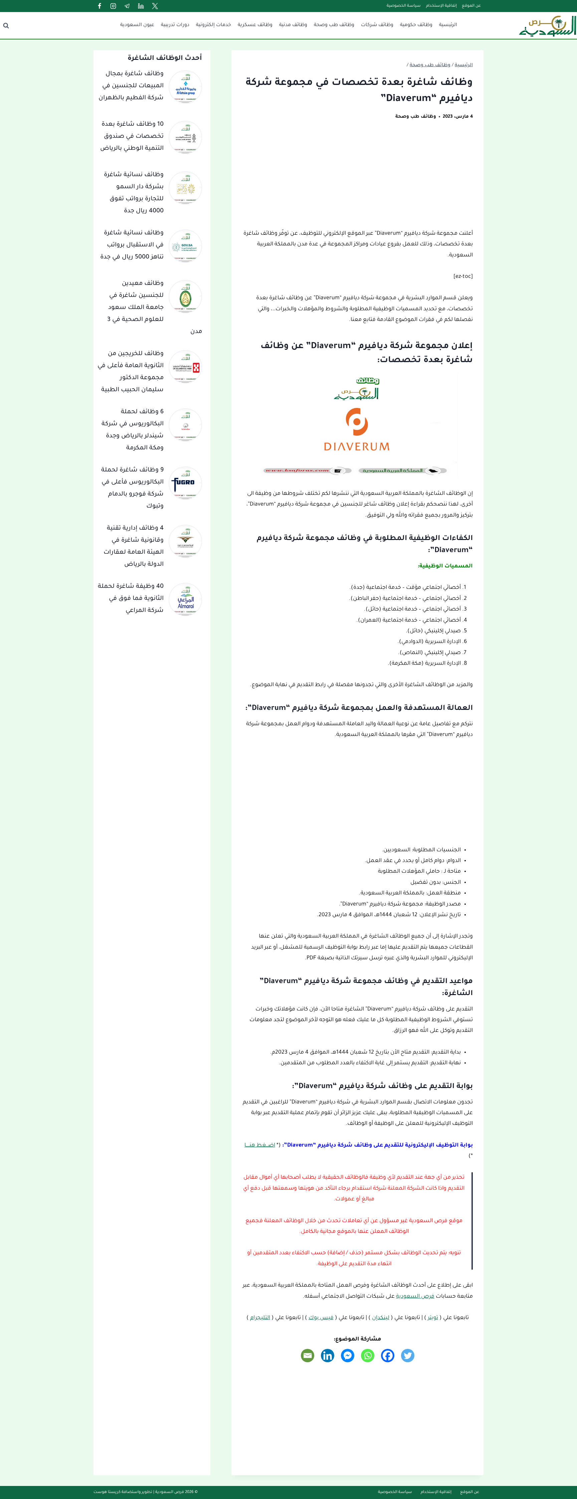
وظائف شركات (377, 25)
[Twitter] (155, 6)
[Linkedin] (141, 6)
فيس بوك (321, 1318)
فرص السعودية (415, 1297)
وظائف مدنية (293, 25)
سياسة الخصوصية (404, 6)
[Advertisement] (357, 179)
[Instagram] (113, 6)
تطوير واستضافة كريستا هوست (122, 1492)
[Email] (307, 1355)
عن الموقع (471, 6)
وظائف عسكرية (255, 25)
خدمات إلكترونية (213, 25)
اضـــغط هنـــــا (259, 1146)
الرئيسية (448, 25)
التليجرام (260, 1318)
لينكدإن (380, 1318)
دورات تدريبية (175, 25)
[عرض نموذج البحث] (6, 25)
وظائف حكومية (416, 25)
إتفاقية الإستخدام (441, 6)
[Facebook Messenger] (347, 1355)
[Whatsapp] (367, 1355)
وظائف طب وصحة (334, 25)
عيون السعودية (137, 25)
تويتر (433, 1318)
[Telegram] (127, 6)
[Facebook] (99, 6)
